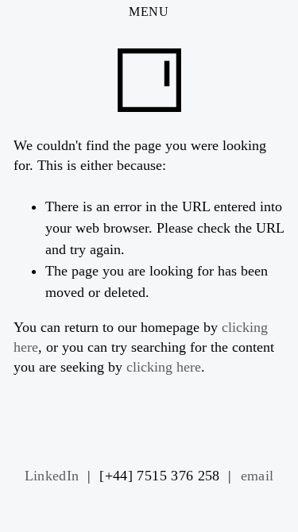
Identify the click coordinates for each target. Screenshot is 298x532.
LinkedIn (52, 476)
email (257, 476)
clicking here (163, 367)
